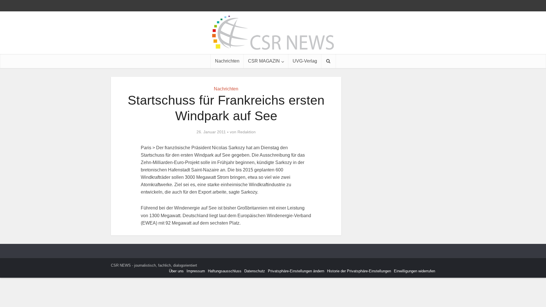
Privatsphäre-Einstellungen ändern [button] (296, 271)
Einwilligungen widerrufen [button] (414, 271)
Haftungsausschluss (224, 271)
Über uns (176, 271)
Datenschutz (254, 271)
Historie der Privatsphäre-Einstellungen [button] (359, 271)
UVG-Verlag (305, 61)
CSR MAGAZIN (264, 61)
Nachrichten (227, 61)
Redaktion (246, 132)
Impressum (196, 271)
